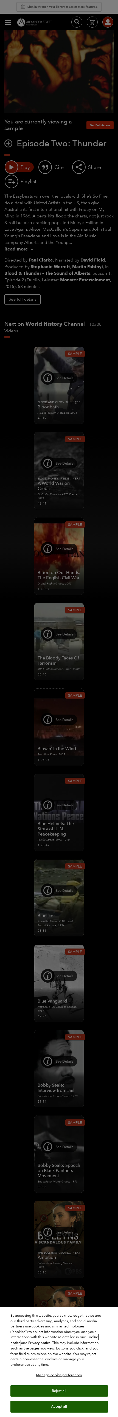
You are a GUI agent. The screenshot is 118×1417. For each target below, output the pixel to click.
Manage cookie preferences (59, 1375)
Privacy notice (39, 1342)
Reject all (59, 1390)
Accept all (59, 1406)
